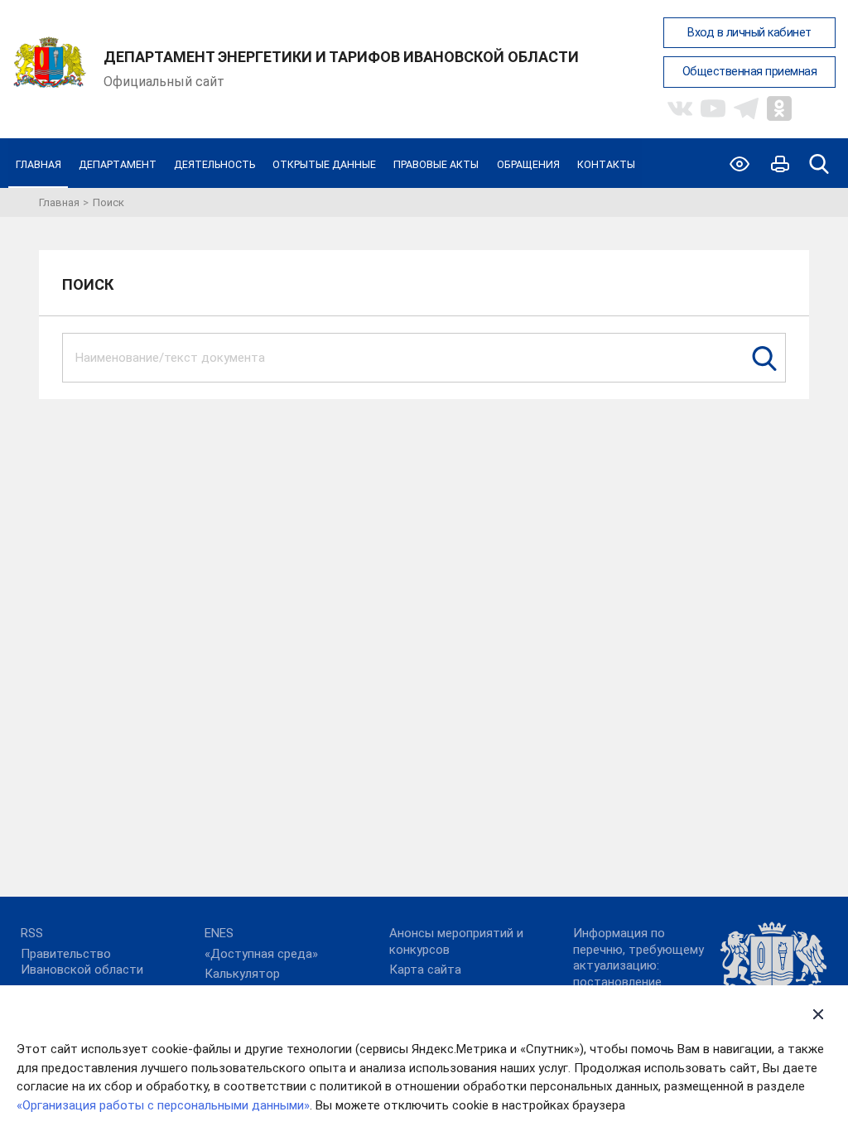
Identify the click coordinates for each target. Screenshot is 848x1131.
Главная (38, 164)
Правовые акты (436, 164)
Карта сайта (425, 969)
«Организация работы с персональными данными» (163, 1105)
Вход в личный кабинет (749, 33)
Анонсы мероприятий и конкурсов (456, 941)
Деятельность (214, 164)
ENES (219, 933)
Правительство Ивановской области (82, 962)
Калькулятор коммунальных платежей (276, 982)
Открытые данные (324, 164)
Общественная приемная (749, 72)
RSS (32, 933)
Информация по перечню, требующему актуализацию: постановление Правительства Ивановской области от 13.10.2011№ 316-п (643, 981)
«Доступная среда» (261, 953)
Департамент (118, 164)
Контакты (606, 164)
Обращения (528, 164)
